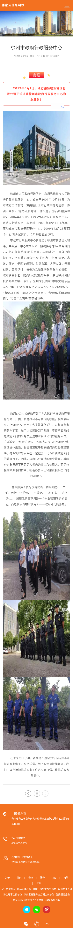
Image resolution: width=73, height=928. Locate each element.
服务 (42, 877)
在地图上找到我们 (22, 857)
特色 (19, 877)
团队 (65, 877)
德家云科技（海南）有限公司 (13, 5)
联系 (38, 883)
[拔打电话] (36, 923)
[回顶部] (47, 923)
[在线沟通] (26, 923)
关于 (7, 877)
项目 (54, 877)
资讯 (30, 877)
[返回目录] (37, 793)
